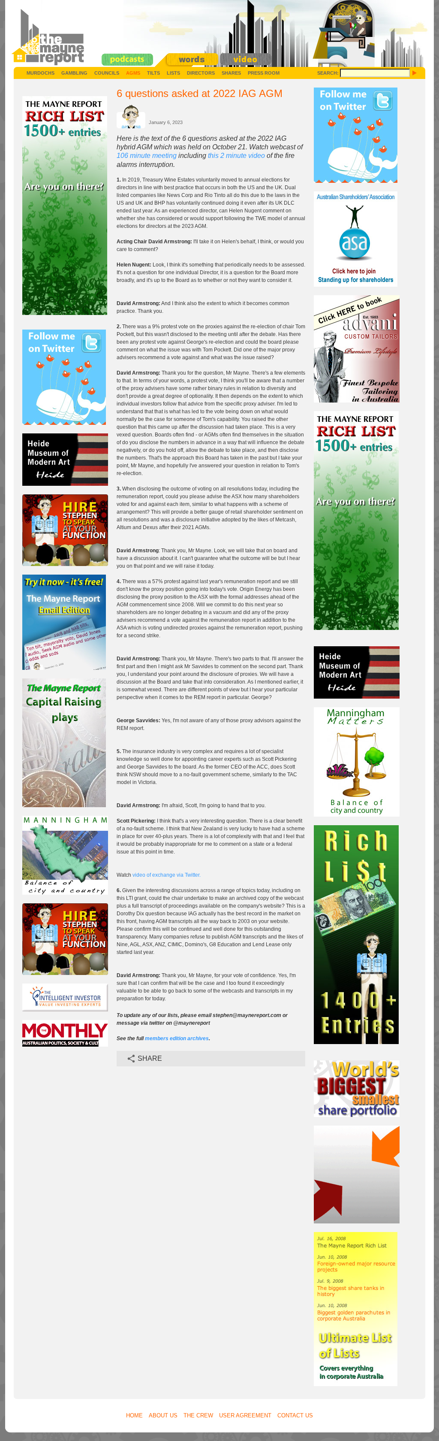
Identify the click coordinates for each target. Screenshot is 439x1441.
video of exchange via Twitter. (166, 875)
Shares (231, 73)
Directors (201, 73)
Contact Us (295, 1415)
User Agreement (245, 1415)
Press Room (264, 73)
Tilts (153, 73)
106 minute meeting (147, 155)
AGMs (133, 73)
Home (134, 1415)
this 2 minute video (236, 155)
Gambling (74, 73)
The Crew (198, 1415)
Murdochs (40, 73)
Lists (173, 73)
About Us (163, 1415)
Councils (106, 73)
